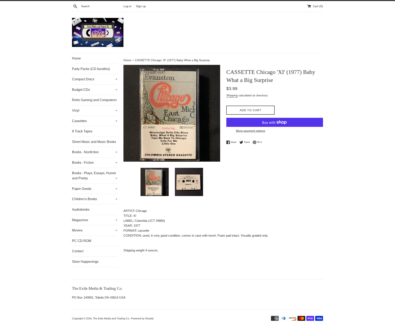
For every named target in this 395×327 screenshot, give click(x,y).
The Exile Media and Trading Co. (111, 318)
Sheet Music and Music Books (94, 142)
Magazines (94, 220)
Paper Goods (94, 188)
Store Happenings (85, 261)
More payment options (250, 130)
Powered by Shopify (142, 318)
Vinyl (94, 110)
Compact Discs (94, 79)
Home (76, 58)
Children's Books (94, 199)
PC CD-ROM (81, 241)
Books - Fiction (94, 162)
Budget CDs (94, 89)
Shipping (232, 95)
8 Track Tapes (82, 131)
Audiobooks (80, 209)
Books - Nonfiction (94, 152)
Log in (127, 6)
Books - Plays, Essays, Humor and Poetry (94, 175)
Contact (77, 251)
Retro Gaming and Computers (94, 100)
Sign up (141, 6)
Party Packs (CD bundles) (91, 69)
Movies (94, 230)
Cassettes (94, 121)
